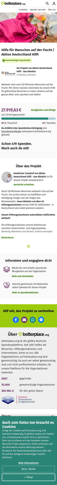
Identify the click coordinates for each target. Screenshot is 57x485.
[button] (16, 320)
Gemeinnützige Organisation (18, 60)
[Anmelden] (54, 3)
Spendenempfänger (11, 131)
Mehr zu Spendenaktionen (25, 292)
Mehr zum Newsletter (22, 276)
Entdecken (23, 9)
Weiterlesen (7, 237)
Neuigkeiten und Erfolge (43, 110)
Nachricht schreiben (24, 184)
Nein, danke (29, 469)
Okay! (29, 477)
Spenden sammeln (38, 9)
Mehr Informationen (28, 463)
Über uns (52, 9)
